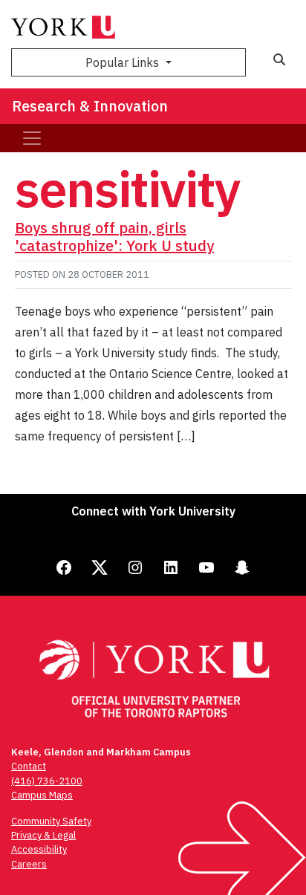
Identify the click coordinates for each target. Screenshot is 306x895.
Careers (29, 864)
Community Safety (51, 821)
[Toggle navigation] (32, 138)
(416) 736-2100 (46, 781)
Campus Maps (42, 795)
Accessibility (39, 849)
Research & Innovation (90, 106)
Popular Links (123, 62)
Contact (28, 766)
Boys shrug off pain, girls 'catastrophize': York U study (114, 237)
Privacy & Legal (43, 835)
